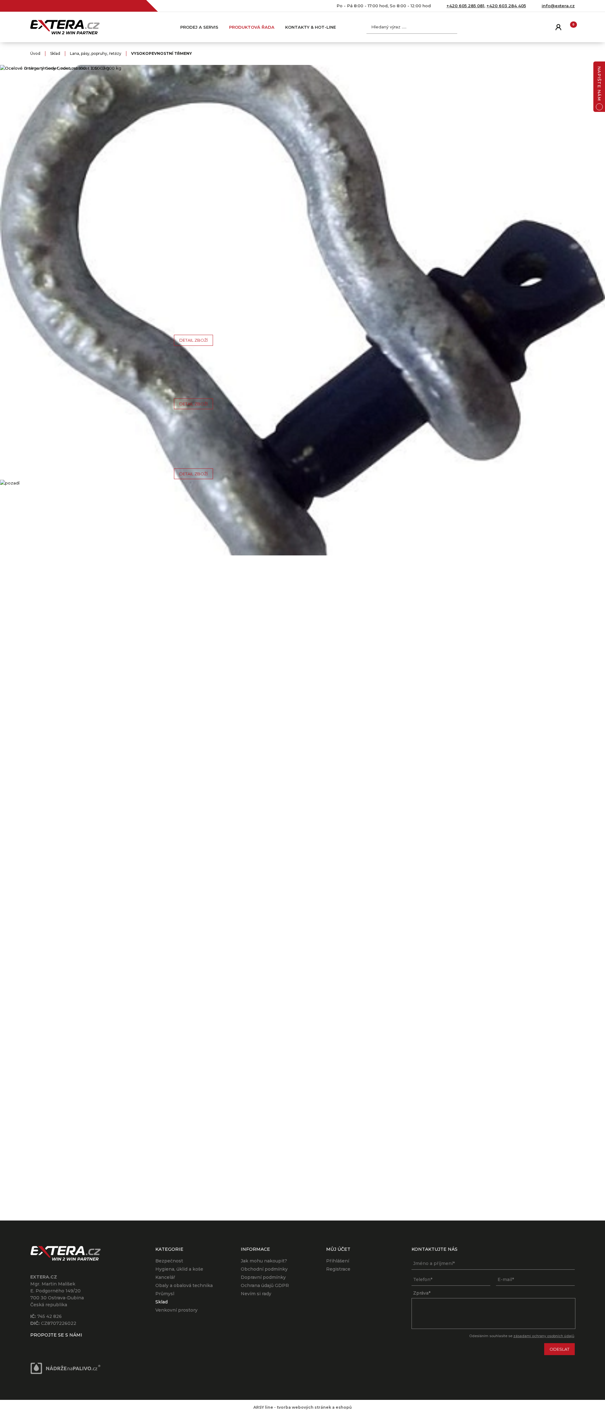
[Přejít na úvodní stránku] (65, 27)
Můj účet (557, 27)
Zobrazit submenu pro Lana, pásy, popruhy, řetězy (139, 207)
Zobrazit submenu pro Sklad (139, 168)
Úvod (35, 53)
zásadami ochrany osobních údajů (543, 1336)
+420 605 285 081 (465, 5)
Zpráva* (421, 1293)
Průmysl (164, 1293)
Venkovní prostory (176, 1310)
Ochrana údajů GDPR (265, 1285)
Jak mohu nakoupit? (264, 1261)
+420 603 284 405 (506, 5)
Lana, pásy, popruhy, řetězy (95, 53)
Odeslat (559, 1349)
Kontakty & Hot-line (310, 27)
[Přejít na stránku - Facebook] (35, 1344)
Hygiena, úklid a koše (179, 1269)
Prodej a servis (199, 27)
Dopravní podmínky (263, 1277)
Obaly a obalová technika (184, 1285)
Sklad (55, 53)
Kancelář (165, 1277)
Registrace (338, 1269)
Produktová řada (251, 27)
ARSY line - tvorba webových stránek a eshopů (302, 1407)
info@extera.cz (558, 5)
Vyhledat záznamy (451, 26)
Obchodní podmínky (264, 1269)
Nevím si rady (256, 1293)
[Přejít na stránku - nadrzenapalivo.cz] (65, 1368)
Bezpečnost (169, 1261)
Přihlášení (337, 1261)
